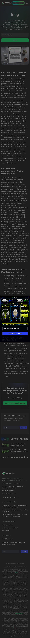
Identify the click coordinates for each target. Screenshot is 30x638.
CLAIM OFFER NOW (15, 333)
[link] (15, 311)
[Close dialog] (29, 296)
